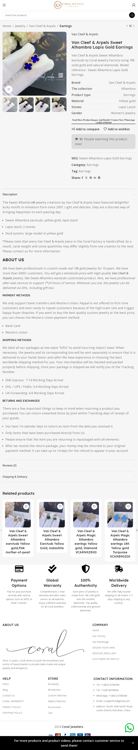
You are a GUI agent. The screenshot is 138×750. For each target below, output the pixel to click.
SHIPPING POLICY (12, 712)
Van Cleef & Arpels (42, 26)
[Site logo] (69, 5)
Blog (5, 689)
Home (7, 26)
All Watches (54, 689)
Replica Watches (57, 701)
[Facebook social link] (82, 177)
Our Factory (98, 636)
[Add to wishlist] (26, 506)
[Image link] (46, 642)
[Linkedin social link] (95, 177)
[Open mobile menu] (4, 5)
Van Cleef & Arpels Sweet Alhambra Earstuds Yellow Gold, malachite (52, 539)
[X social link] (86, 177)
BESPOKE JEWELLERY (104, 653)
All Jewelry (53, 684)
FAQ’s (6, 684)
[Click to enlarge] (9, 89)
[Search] (132, 15)
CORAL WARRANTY (13, 701)
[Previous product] (127, 26)
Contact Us (9, 695)
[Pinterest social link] (91, 177)
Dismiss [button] (133, 743)
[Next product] (133, 26)
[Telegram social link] (99, 177)
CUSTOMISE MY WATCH (105, 659)
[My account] (133, 5)
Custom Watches (57, 695)
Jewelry (20, 26)
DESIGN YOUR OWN (103, 647)
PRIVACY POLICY (12, 707)
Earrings (66, 26)
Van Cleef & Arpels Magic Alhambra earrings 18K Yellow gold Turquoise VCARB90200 (120, 543)
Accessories (54, 707)
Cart (50, 712)
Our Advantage (100, 641)
